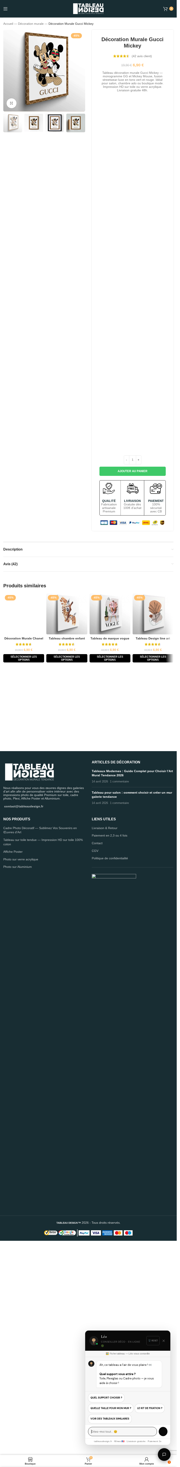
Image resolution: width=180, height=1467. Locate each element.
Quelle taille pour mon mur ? (110, 1408)
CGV (95, 1054)
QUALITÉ (109, 501)
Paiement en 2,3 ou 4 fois (109, 1039)
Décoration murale (31, 23)
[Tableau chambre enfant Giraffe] (66, 613)
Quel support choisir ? (106, 1397)
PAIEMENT (156, 501)
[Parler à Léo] (164, 1454)
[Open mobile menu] (5, 8)
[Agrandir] (11, 103)
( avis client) (142, 56)
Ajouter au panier (132, 471)
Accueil (8, 23)
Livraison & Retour (104, 1031)
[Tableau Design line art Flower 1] (153, 613)
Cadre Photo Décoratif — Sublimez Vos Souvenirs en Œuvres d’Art (40, 1034)
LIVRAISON (132, 501)
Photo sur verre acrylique (20, 1063)
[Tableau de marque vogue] (110, 613)
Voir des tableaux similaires (109, 1418)
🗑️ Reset (153, 1340)
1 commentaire (119, 985)
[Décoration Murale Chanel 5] (23, 757)
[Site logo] (88, 8)
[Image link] (29, 975)
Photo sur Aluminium (17, 1070)
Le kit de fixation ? (149, 1408)
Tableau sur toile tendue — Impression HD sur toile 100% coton (43, 1046)
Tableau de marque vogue (109, 638)
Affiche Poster (13, 1055)
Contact (97, 1047)
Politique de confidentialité (110, 1062)
